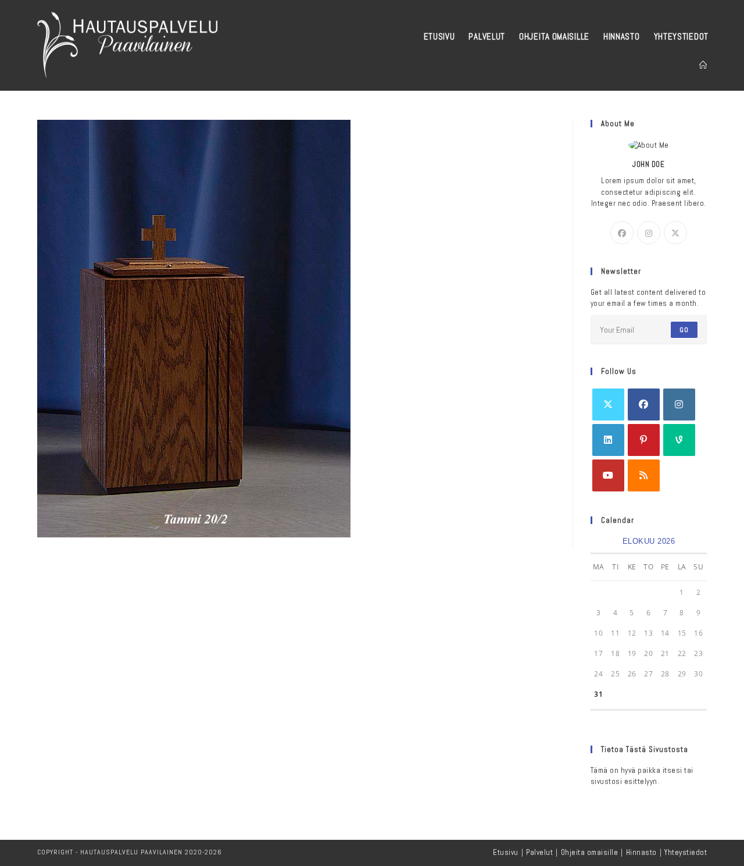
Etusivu (505, 852)
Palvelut (539, 852)
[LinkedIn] (608, 440)
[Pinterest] (644, 440)
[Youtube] (608, 475)
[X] (675, 232)
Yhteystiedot (685, 852)
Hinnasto (641, 852)
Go (684, 329)
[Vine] (679, 440)
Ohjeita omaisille (589, 852)
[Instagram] (648, 232)
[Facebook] (622, 232)
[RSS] (644, 475)
